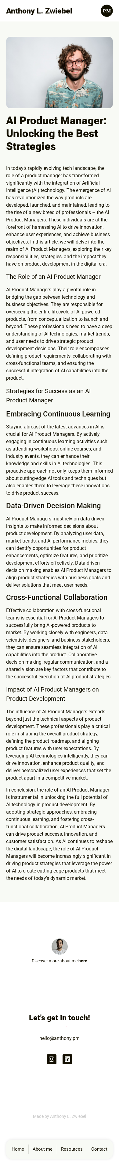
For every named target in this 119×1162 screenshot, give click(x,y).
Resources (72, 1149)
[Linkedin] (67, 1059)
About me (42, 1149)
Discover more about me (59, 960)
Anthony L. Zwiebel (39, 10)
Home (18, 1149)
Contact (99, 1149)
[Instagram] (51, 1059)
